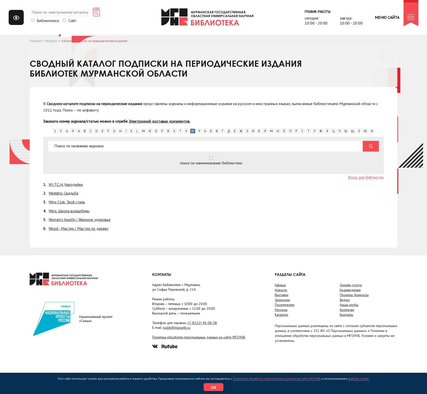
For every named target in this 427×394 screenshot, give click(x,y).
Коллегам (347, 309)
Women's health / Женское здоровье (79, 219)
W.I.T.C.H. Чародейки (66, 184)
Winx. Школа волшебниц (69, 210)
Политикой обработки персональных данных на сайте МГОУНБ (276, 378)
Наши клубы (349, 305)
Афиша (280, 285)
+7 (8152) (202, 323)
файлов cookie (358, 378)
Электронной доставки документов (159, 121)
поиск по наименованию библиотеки (211, 162)
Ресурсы (51, 41)
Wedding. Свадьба (63, 193)
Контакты (346, 314)
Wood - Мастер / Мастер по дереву (78, 228)
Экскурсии (282, 300)
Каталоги (281, 314)
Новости (281, 290)
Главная (35, 41)
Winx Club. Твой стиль (67, 201)
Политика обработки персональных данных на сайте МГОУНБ (198, 337)
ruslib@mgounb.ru (176, 327)
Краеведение (350, 290)
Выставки (281, 295)
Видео (345, 300)
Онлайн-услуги (351, 285)
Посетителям (284, 305)
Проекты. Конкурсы (354, 295)
